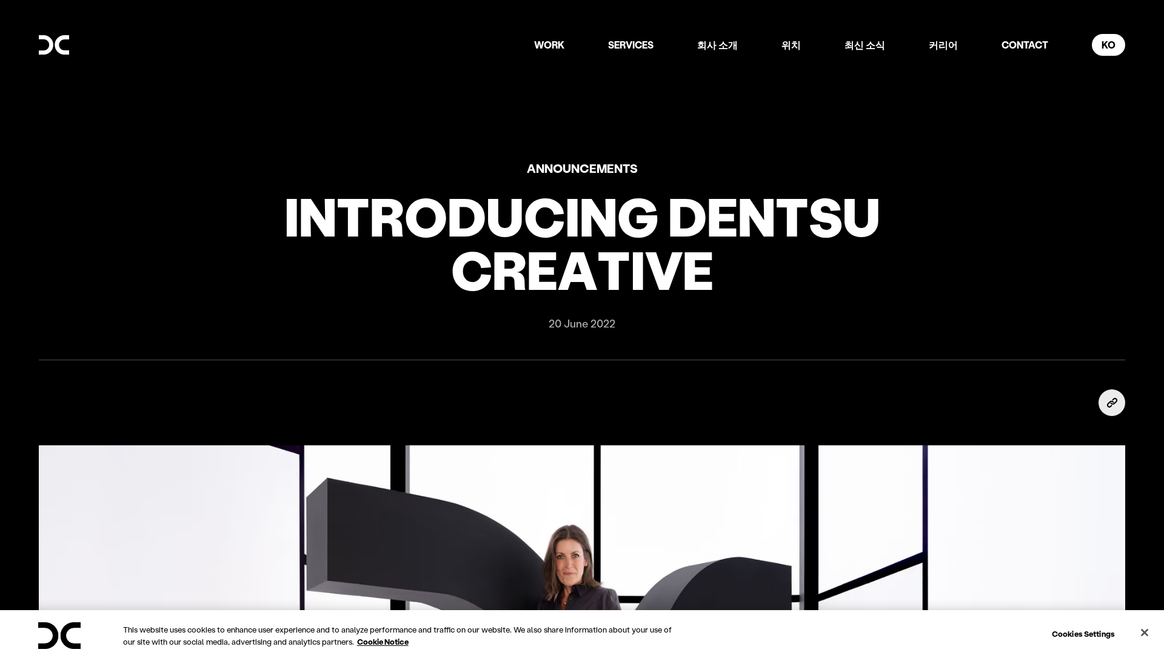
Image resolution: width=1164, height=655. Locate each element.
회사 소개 (717, 44)
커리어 (943, 44)
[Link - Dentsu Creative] (54, 45)
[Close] (1144, 632)
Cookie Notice (383, 641)
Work (549, 44)
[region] (582, 632)
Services (631, 44)
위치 (791, 44)
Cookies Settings (1083, 633)
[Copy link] (1112, 402)
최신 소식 (865, 44)
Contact (1025, 44)
